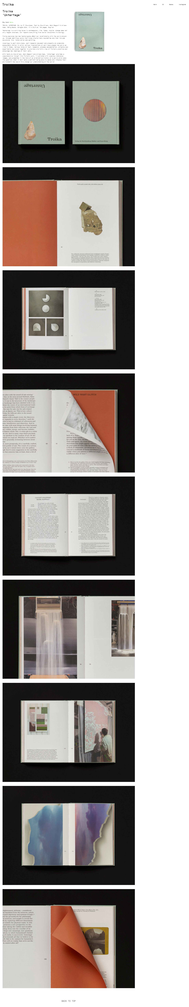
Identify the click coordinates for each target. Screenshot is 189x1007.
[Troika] (8, 4)
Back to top (69, 1001)
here (11, 22)
